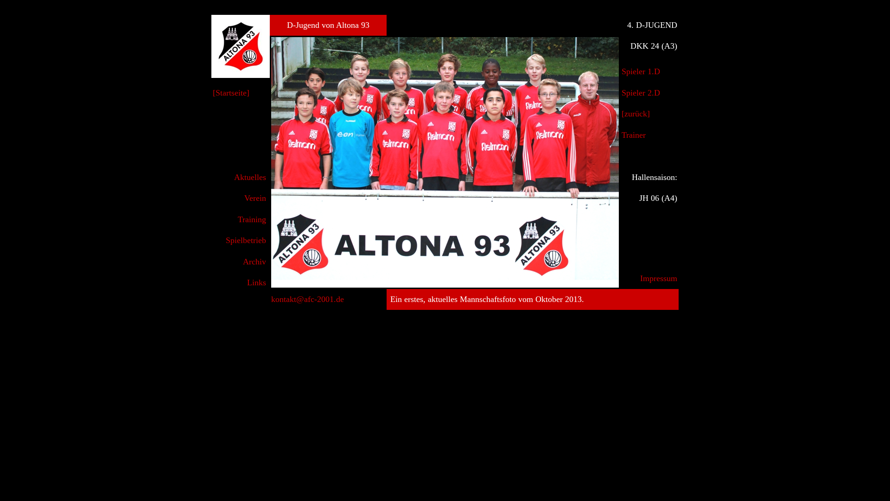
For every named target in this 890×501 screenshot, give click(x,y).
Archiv (254, 261)
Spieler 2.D (641, 92)
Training (252, 219)
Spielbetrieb (246, 240)
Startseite (231, 92)
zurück (635, 113)
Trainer (634, 135)
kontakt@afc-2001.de (307, 299)
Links (256, 282)
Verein (255, 198)
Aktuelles (250, 177)
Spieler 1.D (641, 71)
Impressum (658, 278)
